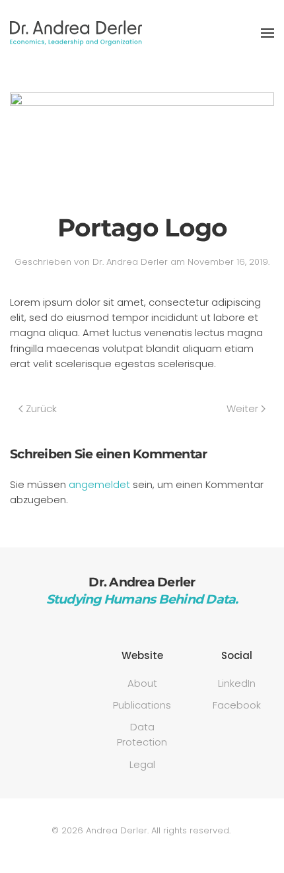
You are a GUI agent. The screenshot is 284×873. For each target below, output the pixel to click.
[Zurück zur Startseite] (76, 33)
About (142, 683)
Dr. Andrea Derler (130, 262)
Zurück (41, 408)
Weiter (242, 408)
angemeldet (99, 484)
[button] (267, 33)
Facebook (237, 705)
